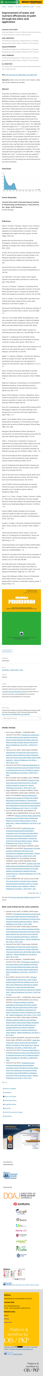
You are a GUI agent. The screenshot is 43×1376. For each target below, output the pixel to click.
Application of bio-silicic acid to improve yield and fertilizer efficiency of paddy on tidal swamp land (23, 1042)
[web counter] (7, 1285)
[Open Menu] (2, 2)
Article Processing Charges (14, 1112)
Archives (10, 7)
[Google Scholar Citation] (21, 1215)
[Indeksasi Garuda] (21, 1206)
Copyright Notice (10, 1104)
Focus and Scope (10, 1096)
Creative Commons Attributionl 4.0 (21, 1349)
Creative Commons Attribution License (14, 691)
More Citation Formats (10, 718)
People (6, 1315)
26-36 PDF (8, 651)
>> (6, 1082)
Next (37, 893)
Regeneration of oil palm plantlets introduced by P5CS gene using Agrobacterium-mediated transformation (23, 850)
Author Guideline (10, 1089)
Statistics (8, 1108)
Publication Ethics (11, 1100)
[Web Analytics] (8, 1354)
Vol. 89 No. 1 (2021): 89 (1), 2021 (25, 7)
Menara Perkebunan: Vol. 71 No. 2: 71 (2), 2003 (21, 808)
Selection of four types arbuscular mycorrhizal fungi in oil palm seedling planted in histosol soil (22, 782)
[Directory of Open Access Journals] (21, 1195)
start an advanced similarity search (23, 897)
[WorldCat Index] (21, 1221)
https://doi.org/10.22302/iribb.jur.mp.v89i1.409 (21, 75)
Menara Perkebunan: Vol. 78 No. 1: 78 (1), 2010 (25, 1015)
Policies (6, 1319)
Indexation (8, 1116)
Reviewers (8, 1092)
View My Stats (17, 1354)
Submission (8, 1322)
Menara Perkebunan (11, 2)
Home (4, 7)
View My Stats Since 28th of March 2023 (25, 1285)
